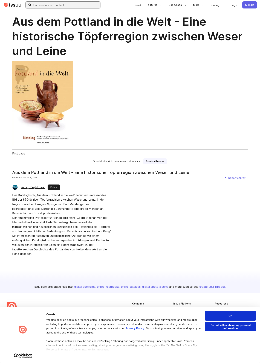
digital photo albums (155, 286)
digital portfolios (84, 286)
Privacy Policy (135, 328)
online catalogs (131, 286)
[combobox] (66, 5)
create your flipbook (212, 286)
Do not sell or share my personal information (230, 327)
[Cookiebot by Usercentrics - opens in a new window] (22, 356)
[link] (138, 4)
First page (18, 153)
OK (231, 315)
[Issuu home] (13, 5)
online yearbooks (108, 286)
